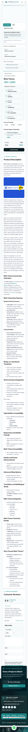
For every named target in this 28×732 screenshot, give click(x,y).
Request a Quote (14, 685)
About (3, 715)
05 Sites (13, 124)
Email (6, 654)
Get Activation (14, 149)
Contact (8, 715)
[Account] (25, 2)
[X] (9, 707)
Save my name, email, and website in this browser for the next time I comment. (13, 663)
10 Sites (20, 124)
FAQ (13, 25)
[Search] (21, 2)
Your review (7, 636)
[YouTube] (15, 707)
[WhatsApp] (12, 707)
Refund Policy (21, 715)
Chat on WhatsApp (15, 682)
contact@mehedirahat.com (11, 704)
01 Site (6, 124)
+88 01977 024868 (12, 697)
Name (6, 647)
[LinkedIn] (6, 707)
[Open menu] (2, 2)
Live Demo (7, 25)
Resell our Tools (8, 28)
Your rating (8, 629)
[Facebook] (3, 707)
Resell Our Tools (6, 710)
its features (12, 292)
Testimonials (14, 715)
